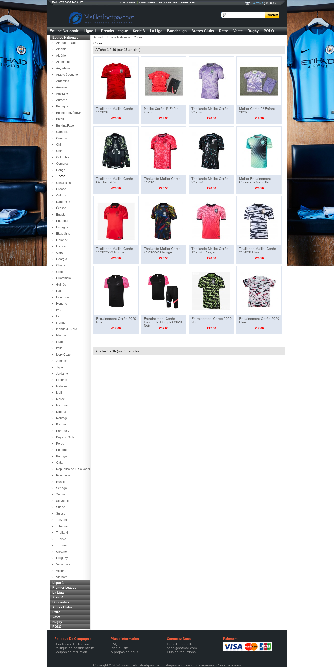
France (60, 246)
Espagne (61, 227)
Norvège (61, 418)
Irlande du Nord (66, 329)
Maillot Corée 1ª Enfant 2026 (161, 110)
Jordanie (61, 373)
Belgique (61, 106)
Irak (58, 310)
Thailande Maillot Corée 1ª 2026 (114, 110)
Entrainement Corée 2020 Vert (211, 320)
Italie (59, 348)
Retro (223, 31)
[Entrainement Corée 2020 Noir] (116, 291)
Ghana (60, 265)
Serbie (60, 494)
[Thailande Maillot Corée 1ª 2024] (164, 151)
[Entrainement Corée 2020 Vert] (211, 291)
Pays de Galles (65, 437)
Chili (58, 144)
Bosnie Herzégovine (69, 113)
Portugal (61, 456)
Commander (147, 2)
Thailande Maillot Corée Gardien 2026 (114, 180)
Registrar (188, 2)
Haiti (58, 291)
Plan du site (120, 648)
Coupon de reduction (71, 652)
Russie (60, 481)
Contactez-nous (228, 665)
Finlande (61, 240)
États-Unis (62, 233)
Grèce (59, 272)
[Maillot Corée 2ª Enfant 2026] (259, 81)
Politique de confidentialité (75, 648)
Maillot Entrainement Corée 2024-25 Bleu (255, 180)
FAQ (114, 644)
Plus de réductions (181, 652)
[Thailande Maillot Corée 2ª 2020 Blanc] (259, 221)
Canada (61, 138)
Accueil (98, 37)
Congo (60, 170)
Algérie (60, 55)
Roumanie (62, 475)
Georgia (61, 259)
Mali (58, 392)
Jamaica (61, 361)
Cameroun (62, 132)
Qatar (59, 462)
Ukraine (61, 551)
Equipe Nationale (64, 31)
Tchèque (61, 526)
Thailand (61, 532)
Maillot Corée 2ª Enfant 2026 (257, 110)
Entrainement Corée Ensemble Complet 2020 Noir (163, 322)
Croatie (60, 189)
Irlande (60, 322)
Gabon (60, 252)
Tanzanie (61, 520)
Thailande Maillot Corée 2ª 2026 (209, 110)
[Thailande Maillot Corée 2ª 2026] (211, 81)
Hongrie (61, 303)
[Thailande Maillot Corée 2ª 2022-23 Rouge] (164, 221)
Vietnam (61, 577)
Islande (60, 335)
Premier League (114, 31)
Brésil (59, 119)
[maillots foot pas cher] (125, 17)
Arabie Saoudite (66, 74)
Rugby (253, 31)
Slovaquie (62, 501)
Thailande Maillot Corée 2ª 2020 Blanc (257, 250)
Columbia (62, 157)
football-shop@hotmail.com (182, 646)
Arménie (61, 87)
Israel (59, 342)
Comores (61, 163)
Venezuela (62, 564)
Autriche (61, 100)
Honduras (62, 297)
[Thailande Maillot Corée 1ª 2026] (116, 81)
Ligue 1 (90, 31)
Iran (58, 316)
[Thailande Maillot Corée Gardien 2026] (116, 151)
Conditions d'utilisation (72, 644)
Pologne (61, 450)
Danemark (62, 202)
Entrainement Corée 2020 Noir (116, 320)
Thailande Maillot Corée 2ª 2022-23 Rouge (162, 250)
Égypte (60, 214)
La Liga (156, 31)
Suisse (60, 513)
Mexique (61, 405)
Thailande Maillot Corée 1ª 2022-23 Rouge (114, 250)
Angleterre (62, 68)
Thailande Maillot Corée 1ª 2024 (162, 180)
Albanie (61, 49)
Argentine (62, 81)
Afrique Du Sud (66, 43)
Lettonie (61, 380)
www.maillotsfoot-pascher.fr (142, 665)
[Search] (272, 15)
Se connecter (168, 2)
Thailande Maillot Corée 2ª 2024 (209, 180)
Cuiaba (60, 195)
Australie (61, 93)
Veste (238, 31)
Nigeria (60, 412)
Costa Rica (63, 182)
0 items (258, 3)
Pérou (59, 443)
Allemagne (63, 62)
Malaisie (61, 386)
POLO (269, 31)
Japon (60, 367)
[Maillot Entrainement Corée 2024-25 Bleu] (259, 151)
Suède (60, 507)
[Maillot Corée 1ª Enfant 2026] (164, 81)
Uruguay (61, 558)
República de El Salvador (72, 469)
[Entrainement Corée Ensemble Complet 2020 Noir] (164, 291)
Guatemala (63, 278)
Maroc (60, 399)
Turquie (61, 545)
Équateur (61, 221)
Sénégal (61, 488)
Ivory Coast (63, 354)
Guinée (60, 284)
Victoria (60, 571)
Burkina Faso (64, 125)
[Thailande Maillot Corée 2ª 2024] (211, 151)
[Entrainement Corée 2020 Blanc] (259, 291)
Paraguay (62, 431)
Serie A (139, 31)
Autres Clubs (202, 31)
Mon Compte (127, 2)
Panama (61, 424)
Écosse (60, 208)
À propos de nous (124, 652)
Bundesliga (177, 31)
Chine (59, 151)
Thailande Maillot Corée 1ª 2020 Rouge (209, 250)
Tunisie (60, 539)
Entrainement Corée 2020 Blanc (259, 320)
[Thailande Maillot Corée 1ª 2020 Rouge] (211, 221)
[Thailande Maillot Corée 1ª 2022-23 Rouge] (116, 221)
